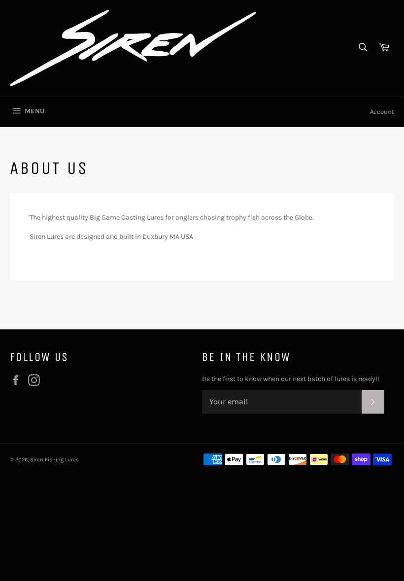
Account (382, 111)
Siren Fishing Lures (54, 459)
